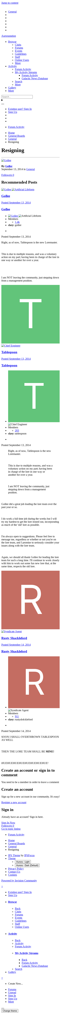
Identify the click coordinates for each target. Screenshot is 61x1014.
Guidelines (20, 53)
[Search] (2, 104)
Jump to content (9, 2)
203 (17, 430)
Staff (17, 57)
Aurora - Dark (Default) (27, 865)
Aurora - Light (22, 862)
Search (18, 81)
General (30, 169)
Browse (12, 41)
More (18, 63)
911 (17, 716)
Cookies (12, 874)
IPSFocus (29, 855)
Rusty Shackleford (14, 638)
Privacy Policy (16, 868)
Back (18, 908)
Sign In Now (8, 822)
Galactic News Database (35, 78)
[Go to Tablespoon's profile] (30, 342)
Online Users (22, 60)
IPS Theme (14, 855)
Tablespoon (9, 352)
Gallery (12, 87)
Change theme (10, 1011)
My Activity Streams (26, 72)
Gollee (8, 166)
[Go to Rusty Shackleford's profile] (30, 628)
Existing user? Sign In (20, 108)
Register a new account (13, 802)
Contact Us (14, 871)
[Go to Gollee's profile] (6, 160)
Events (18, 50)
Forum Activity (23, 69)
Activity (12, 66)
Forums (19, 47)
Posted (16, 202)
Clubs (18, 44)
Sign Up (12, 112)
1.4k (17, 222)
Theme (12, 858)
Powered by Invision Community (19, 880)
